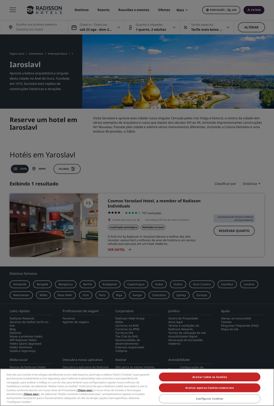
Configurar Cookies (209, 399)
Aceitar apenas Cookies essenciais (209, 388)
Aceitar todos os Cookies (209, 377)
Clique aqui (85, 390)
